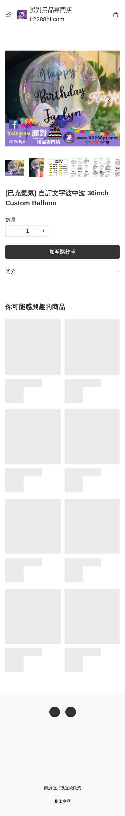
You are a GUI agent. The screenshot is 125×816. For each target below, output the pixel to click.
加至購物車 (62, 252)
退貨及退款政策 (67, 788)
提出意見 (63, 801)
